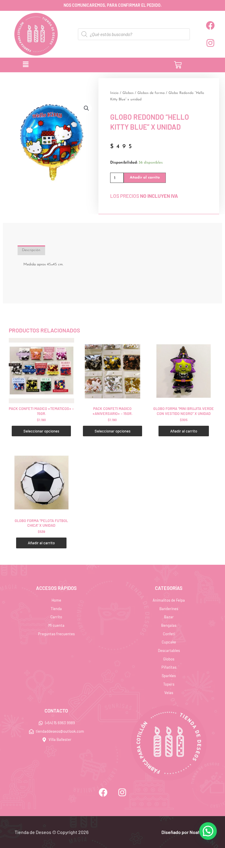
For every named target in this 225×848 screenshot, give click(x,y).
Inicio (114, 93)
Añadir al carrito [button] (183, 431)
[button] (78, 65)
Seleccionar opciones (41, 431)
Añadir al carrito (145, 177)
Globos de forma (151, 93)
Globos (128, 93)
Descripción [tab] (31, 250)
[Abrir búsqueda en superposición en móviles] (134, 34)
